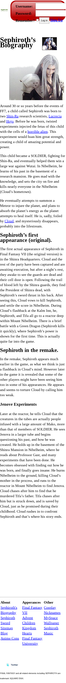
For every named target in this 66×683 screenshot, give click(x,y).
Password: (24, 13)
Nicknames (52, 613)
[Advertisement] (44, 30)
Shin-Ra (12, 116)
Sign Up (56, 20)
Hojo (10, 121)
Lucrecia (55, 116)
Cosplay (50, 607)
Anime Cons (10, 638)
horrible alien (37, 131)
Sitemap (7, 628)
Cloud (9, 221)
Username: (24, 6)
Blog (4, 633)
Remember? (25, 21)
